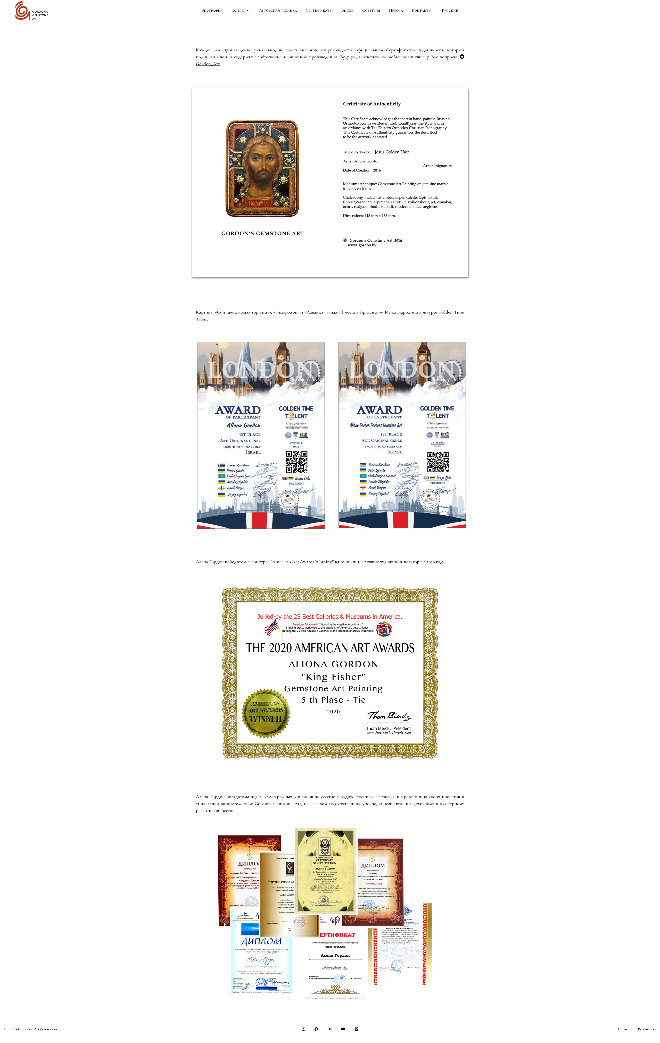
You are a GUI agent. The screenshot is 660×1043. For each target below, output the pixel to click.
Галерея (239, 10)
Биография (212, 10)
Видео (347, 10)
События (371, 10)
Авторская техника (278, 10)
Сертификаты (319, 10)
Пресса (396, 10)
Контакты (422, 10)
